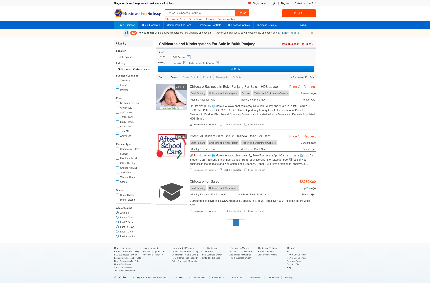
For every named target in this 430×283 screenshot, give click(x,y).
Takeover (125, 80)
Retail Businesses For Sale (126, 261)
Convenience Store (226, 18)
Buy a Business (126, 25)
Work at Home (128, 177)
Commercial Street (130, 149)
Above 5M (125, 135)
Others (123, 181)
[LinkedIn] (124, 277)
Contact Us (299, 3)
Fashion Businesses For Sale (127, 257)
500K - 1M (125, 126)
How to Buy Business (124, 264)
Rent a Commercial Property (185, 257)
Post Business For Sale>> (297, 44)
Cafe (167, 18)
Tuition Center (195, 18)
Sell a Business (208, 251)
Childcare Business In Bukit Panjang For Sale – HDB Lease (234, 86)
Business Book (294, 261)
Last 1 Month (127, 231)
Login (273, 3)
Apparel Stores (179, 18)
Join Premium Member (124, 270)
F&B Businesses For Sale (125, 254)
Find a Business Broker (211, 254)
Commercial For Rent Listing (185, 251)
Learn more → (290, 33)
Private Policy (218, 277)
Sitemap (289, 277)
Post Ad (299, 13)
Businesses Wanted (239, 25)
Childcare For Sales (204, 181)
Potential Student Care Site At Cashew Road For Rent (230, 135)
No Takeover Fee (129, 103)
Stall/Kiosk (125, 172)
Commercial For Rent (179, 25)
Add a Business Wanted (240, 254)
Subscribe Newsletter (124, 267)
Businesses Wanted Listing (241, 251)
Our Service (273, 277)
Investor (124, 85)
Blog (289, 251)
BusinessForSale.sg (137, 14)
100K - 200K (127, 117)
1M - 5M (124, 131)
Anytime (124, 212)
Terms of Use (237, 277)
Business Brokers (267, 25)
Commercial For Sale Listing (185, 254)
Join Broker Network (267, 254)
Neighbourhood (128, 158)
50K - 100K (126, 112)
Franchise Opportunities (154, 251)
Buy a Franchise (151, 25)
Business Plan (293, 264)
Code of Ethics (255, 277)
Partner (124, 89)
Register (285, 3)
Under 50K (126, 107)
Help (289, 267)
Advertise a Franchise (153, 254)
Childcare (209, 18)
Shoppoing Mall (128, 167)
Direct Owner (127, 195)
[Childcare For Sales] (171, 191)
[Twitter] (120, 277)
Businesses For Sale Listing (127, 251)
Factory (124, 153)
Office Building (128, 163)
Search (242, 13)
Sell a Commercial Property (184, 261)
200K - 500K (127, 121)
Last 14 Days (127, 226)
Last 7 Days (126, 222)
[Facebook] (115, 277)
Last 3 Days (126, 217)
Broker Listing (127, 199)
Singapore (257, 3)
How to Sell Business (210, 257)
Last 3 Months (127, 236)
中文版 (312, 3)
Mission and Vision (197, 277)
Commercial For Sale (209, 25)
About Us (178, 277)
